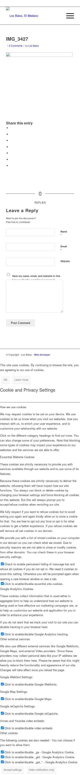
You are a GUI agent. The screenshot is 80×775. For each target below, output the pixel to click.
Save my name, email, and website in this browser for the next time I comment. (36, 277)
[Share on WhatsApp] (11, 140)
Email (63, 248)
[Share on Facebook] (11, 128)
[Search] (57, 16)
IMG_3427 (17, 38)
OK (5, 379)
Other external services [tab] (15, 639)
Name (63, 233)
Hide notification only (41, 769)
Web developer (42, 354)
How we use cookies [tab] (13, 407)
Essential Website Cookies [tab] (17, 457)
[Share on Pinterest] (11, 147)
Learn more (21, 379)
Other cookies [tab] (9, 733)
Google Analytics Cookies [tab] (16, 589)
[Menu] (68, 16)
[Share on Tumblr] (11, 159)
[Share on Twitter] (11, 134)
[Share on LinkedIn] (11, 153)
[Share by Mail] (11, 166)
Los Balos (33, 45)
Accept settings (13, 769)
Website (65, 261)
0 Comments (15, 45)
